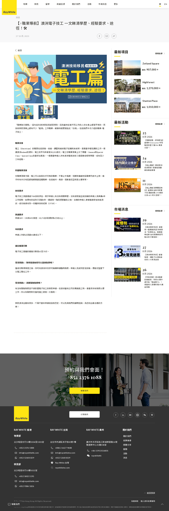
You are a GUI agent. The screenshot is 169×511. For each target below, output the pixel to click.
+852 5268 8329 (26, 458)
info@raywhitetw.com (65, 453)
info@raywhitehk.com (29, 453)
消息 (125, 458)
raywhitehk (96, 455)
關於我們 (76, 4)
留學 (48, 4)
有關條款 (134, 501)
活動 (89, 4)
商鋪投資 (61, 4)
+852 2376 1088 (84, 377)
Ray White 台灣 (62, 462)
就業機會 (127, 440)
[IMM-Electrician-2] (48, 119)
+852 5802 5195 (26, 476)
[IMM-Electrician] (23, 119)
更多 (116, 4)
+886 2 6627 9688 (63, 448)
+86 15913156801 (99, 450)
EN (165, 4)
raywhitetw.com (62, 467)
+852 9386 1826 (26, 486)
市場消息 (102, 4)
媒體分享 (127, 445)
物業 (25, 4)
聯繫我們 (84, 391)
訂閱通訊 (84, 414)
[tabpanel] (140, 67)
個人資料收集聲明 (148, 501)
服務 (125, 449)
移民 (36, 4)
